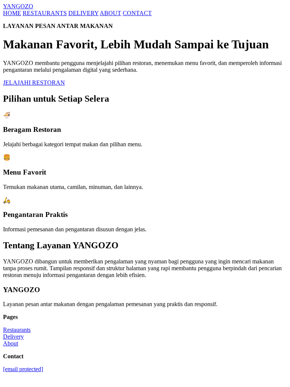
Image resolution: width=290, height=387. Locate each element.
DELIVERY (83, 13)
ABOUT (110, 13)
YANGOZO (18, 6)
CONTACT (137, 13)
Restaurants (17, 330)
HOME (12, 13)
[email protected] (23, 369)
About (10, 343)
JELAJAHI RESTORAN (34, 82)
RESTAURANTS (45, 13)
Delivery (13, 336)
